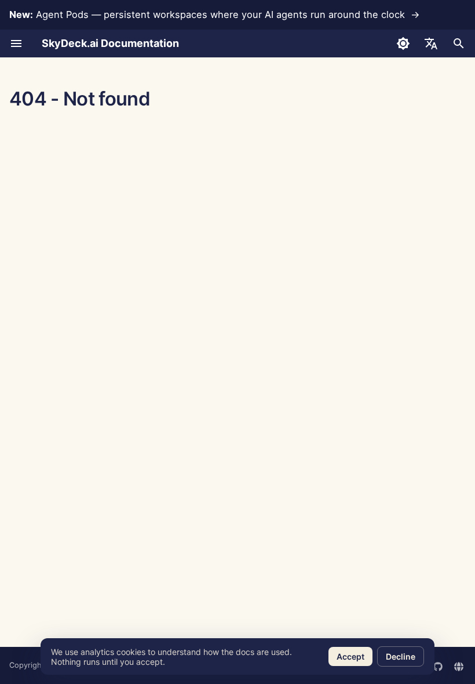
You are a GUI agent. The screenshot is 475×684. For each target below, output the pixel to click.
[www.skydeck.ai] (459, 665)
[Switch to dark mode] (403, 43)
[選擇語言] (431, 43)
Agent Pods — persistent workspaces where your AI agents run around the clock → (214, 14)
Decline (400, 656)
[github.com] (438, 665)
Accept (350, 656)
